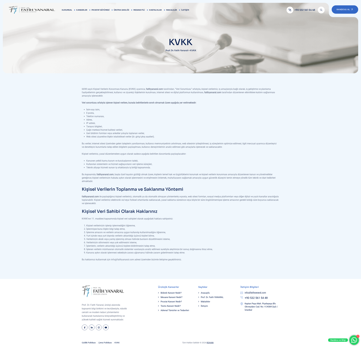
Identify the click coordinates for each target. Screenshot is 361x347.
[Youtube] (106, 327)
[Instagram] (99, 327)
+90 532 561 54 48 (256, 298)
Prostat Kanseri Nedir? (171, 301)
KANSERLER (81, 10)
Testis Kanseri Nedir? (171, 306)
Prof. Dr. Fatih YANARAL (212, 297)
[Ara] (321, 10)
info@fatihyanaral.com (255, 292)
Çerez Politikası (105, 343)
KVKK (117, 343)
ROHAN (210, 343)
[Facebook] (84, 327)
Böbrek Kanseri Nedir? (171, 293)
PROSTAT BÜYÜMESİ (101, 10)
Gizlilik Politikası (89, 343)
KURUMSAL (67, 10)
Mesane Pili (139, 10)
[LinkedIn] (91, 327)
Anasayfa (205, 293)
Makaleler (171, 10)
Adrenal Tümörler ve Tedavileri (175, 310)
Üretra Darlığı (121, 10)
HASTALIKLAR (155, 10)
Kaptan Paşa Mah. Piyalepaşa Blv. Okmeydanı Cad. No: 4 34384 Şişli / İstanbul (261, 306)
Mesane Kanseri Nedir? (171, 297)
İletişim (204, 306)
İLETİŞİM (185, 10)
